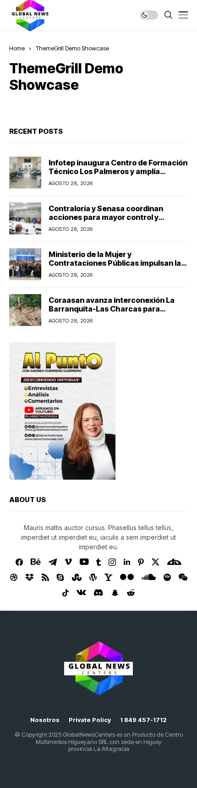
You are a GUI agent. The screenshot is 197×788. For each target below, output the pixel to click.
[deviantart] (174, 562)
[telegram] (53, 562)
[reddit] (131, 592)
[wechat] (183, 577)
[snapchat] (115, 593)
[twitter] (155, 561)
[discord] (98, 592)
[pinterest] (141, 562)
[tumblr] (98, 562)
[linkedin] (127, 562)
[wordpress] (93, 577)
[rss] (45, 577)
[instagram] (112, 562)
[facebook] (19, 562)
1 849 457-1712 (143, 720)
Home (17, 48)
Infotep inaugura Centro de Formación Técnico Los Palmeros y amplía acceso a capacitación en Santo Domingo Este (118, 176)
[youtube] (84, 562)
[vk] (81, 593)
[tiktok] (65, 592)
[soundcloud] (149, 577)
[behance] (36, 562)
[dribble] (13, 577)
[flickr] (127, 577)
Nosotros (45, 720)
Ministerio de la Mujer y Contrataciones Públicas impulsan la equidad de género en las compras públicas (115, 267)
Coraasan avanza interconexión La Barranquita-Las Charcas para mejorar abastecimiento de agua (112, 309)
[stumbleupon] (77, 577)
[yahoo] (108, 577)
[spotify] (167, 577)
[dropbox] (29, 577)
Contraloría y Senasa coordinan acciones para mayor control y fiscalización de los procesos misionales (106, 222)
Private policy (90, 720)
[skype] (60, 577)
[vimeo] (68, 562)
